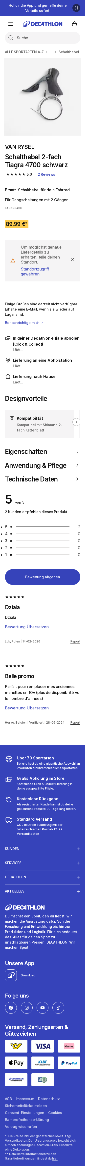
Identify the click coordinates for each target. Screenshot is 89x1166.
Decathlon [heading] (15, 877)
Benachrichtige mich (23, 322)
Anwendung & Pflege (35, 465)
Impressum (25, 1099)
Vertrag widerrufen (21, 1126)
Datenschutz (49, 1099)
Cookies (55, 1113)
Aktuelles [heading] (14, 891)
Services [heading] (13, 863)
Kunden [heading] (12, 849)
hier (55, 1158)
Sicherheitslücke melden (26, 1106)
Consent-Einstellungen (24, 1113)
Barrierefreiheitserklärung (27, 1119)
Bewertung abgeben (42, 577)
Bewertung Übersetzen (27, 626)
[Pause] (76, 8)
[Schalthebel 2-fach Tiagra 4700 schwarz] (42, 97)
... (51, 52)
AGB (8, 1099)
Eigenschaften (26, 451)
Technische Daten (31, 479)
